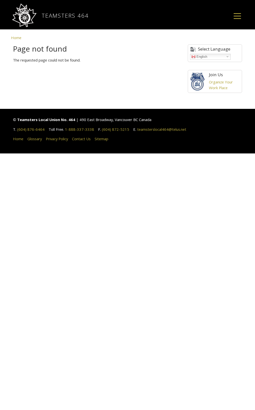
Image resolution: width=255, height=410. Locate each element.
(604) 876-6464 (31, 129)
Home (16, 37)
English (201, 56)
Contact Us (81, 138)
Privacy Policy (57, 138)
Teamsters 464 (65, 15)
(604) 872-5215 (115, 129)
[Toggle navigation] (237, 15)
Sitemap (101, 138)
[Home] (26, 15)
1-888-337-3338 (79, 129)
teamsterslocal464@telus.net (161, 129)
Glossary (34, 138)
